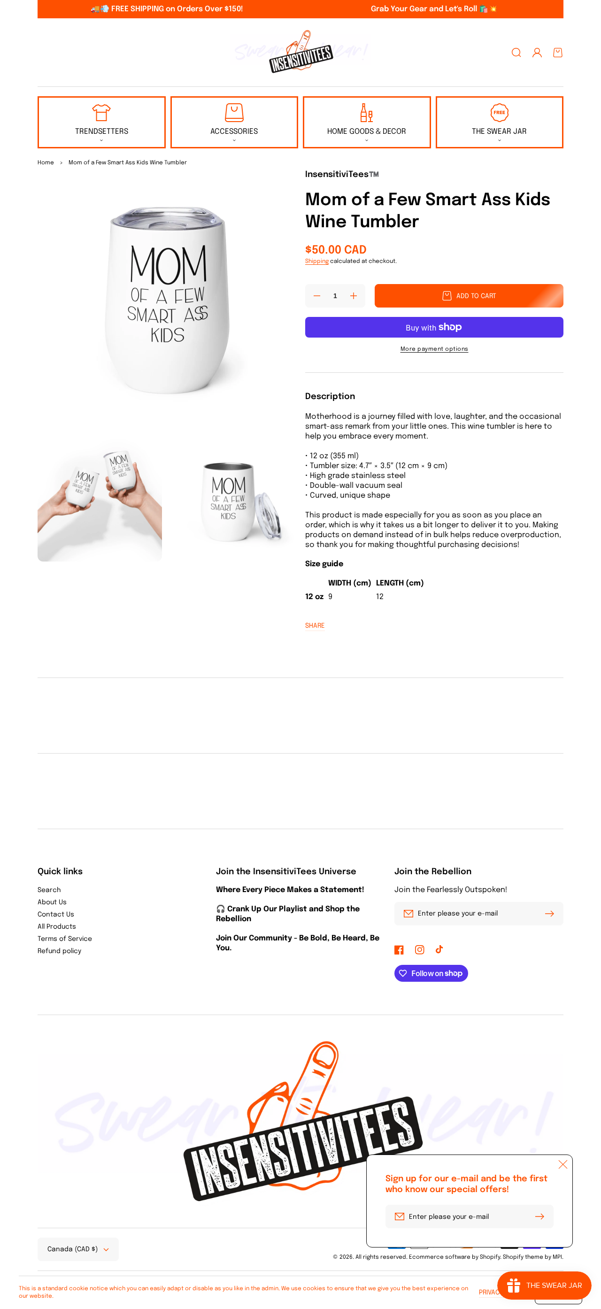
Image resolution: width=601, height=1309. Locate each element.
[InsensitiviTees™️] (301, 52)
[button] (516, 52)
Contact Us (56, 914)
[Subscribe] (551, 913)
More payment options (435, 349)
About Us (52, 902)
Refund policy (59, 951)
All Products (57, 927)
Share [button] (315, 626)
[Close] (563, 1164)
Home (46, 163)
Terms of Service (65, 939)
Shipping (317, 261)
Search (49, 890)
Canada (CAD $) (72, 1249)
